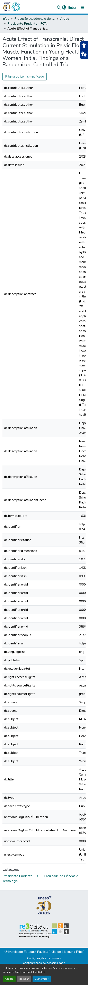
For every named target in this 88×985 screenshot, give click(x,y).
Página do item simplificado (24, 76)
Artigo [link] (64, 18)
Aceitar (9, 979)
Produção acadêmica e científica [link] (34, 18)
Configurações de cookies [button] (44, 958)
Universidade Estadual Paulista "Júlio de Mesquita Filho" (44, 952)
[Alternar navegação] (82, 7)
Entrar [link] (72, 7)
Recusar (24, 979)
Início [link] (5, 18)
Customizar (42, 979)
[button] (16, 7)
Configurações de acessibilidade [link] (44, 963)
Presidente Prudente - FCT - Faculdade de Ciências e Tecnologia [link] (27, 23)
